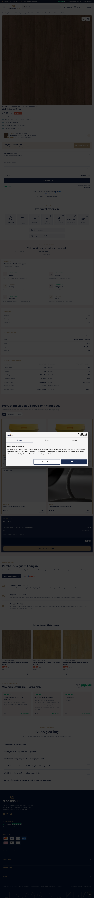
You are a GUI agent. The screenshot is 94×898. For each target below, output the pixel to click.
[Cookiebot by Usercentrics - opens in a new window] (79, 434)
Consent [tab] (19, 440)
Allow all (73, 462)
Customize (45, 462)
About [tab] (75, 440)
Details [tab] (47, 440)
